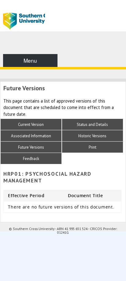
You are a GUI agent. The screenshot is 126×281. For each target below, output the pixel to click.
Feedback (31, 158)
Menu (30, 60)
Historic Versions (92, 136)
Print (92, 147)
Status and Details (92, 124)
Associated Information (31, 136)
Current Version (31, 124)
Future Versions (31, 147)
